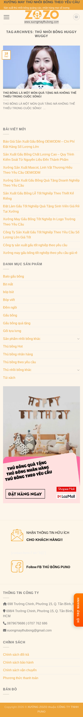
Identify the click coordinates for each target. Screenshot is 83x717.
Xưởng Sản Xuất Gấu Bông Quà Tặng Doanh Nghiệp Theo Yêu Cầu (41, 183)
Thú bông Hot (13, 346)
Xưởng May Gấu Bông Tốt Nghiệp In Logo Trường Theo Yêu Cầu (39, 221)
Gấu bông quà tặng (16, 323)
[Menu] (6, 17)
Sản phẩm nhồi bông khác (21, 338)
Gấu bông (10, 315)
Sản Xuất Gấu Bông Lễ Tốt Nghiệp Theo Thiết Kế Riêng (38, 196)
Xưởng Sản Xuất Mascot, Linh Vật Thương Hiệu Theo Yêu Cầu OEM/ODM (37, 170)
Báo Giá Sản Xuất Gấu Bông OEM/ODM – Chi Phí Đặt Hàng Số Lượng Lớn (39, 144)
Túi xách (9, 377)
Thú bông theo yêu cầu (19, 362)
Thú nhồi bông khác (17, 370)
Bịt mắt (8, 284)
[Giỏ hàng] (76, 17)
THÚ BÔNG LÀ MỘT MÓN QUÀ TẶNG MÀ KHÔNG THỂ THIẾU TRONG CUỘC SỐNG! (39, 94)
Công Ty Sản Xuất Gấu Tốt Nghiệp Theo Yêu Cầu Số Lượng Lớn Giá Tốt (41, 235)
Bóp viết (9, 300)
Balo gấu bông (13, 276)
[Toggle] (78, 338)
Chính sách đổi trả (16, 654)
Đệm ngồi (10, 307)
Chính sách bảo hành (18, 662)
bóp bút (8, 292)
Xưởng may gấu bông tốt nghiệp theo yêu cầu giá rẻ (40, 253)
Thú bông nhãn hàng (18, 354)
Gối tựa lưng (12, 331)
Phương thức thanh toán (20, 678)
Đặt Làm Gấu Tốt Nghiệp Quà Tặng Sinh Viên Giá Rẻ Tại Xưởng (41, 209)
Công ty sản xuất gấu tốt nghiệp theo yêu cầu (35, 245)
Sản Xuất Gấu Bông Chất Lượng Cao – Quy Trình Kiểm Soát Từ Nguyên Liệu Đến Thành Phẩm (38, 157)
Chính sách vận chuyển (20, 670)
